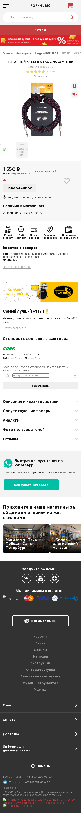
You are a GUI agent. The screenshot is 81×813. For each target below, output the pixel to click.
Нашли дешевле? (45, 171)
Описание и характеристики (30, 401)
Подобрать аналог (19, 188)
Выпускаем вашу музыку (40, 676)
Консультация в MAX (31, 485)
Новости (40, 636)
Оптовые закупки (40, 670)
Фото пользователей (24, 429)
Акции (40, 643)
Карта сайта (10, 787)
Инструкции (40, 663)
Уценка (40, 689)
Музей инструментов (40, 683)
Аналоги (11, 420)
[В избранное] (67, 187)
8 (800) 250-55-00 (40, 776)
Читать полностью (14, 328)
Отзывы (10, 439)
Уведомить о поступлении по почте (31, 197)
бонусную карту (20, 173)
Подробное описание (17, 267)
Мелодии (40, 656)
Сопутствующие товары (27, 410)
